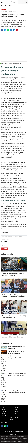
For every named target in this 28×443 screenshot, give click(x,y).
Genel (16, 409)
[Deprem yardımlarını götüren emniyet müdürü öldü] (11, 63)
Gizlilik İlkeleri (13, 434)
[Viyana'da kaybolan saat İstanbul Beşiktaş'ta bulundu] (14, 264)
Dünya (3, 407)
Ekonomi (4, 409)
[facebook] (2, 30)
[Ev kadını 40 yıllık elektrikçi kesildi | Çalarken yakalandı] (14, 307)
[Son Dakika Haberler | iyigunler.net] (14, 2)
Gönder (5, 248)
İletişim (12, 431)
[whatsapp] (8, 30)
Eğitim (16, 407)
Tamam (25, 441)
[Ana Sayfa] (1, 5)
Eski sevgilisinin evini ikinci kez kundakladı (12, 338)
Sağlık (3, 413)
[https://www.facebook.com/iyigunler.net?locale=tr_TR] (2, 426)
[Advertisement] (14, 46)
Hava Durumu (4, 422)
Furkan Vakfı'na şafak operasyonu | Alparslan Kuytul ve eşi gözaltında (13, 295)
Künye (8, 431)
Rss (5, 431)
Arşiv (11, 419)
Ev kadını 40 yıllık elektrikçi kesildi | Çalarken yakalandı (14, 316)
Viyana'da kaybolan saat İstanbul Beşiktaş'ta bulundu (13, 274)
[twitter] (5, 30)
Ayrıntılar (20, 441)
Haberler (4, 5)
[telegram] (11, 30)
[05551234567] (5, 426)
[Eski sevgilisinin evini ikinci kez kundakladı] (14, 328)
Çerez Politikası (19, 431)
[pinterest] (17, 30)
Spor (16, 413)
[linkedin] (14, 30)
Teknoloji (4, 415)
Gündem (4, 411)
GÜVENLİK (9, 5)
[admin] (7, 426)
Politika (16, 411)
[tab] (4, 232)
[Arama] (26, 2)
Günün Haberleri (14, 417)
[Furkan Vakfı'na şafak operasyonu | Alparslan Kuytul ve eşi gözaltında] (14, 286)
